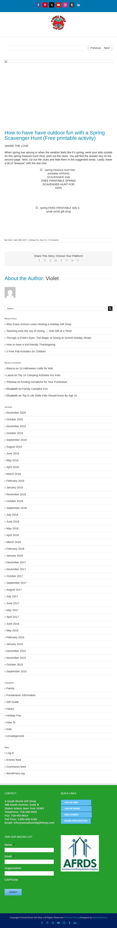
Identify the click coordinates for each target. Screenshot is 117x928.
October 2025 (14, 419)
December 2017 (16, 562)
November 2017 (16, 569)
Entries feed (13, 759)
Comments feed (16, 766)
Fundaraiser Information (20, 695)
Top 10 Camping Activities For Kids (39, 375)
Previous (95, 47)
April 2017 (12, 616)
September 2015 (16, 671)
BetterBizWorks (100, 917)
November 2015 (16, 657)
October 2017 (14, 576)
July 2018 (12, 514)
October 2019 (14, 433)
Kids (9, 729)
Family (10, 688)
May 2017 (12, 610)
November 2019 (16, 426)
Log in (10, 752)
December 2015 (16, 650)
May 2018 (12, 528)
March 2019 (13, 473)
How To (43, 240)
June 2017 (12, 603)
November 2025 (16, 412)
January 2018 (14, 555)
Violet (9, 240)
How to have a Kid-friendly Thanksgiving (30, 344)
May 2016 (12, 630)
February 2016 (15, 637)
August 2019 (14, 446)
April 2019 (12, 467)
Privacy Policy (71, 917)
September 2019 (16, 439)
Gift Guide (12, 701)
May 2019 (12, 460)
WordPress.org (15, 773)
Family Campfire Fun (35, 388)
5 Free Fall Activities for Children (26, 351)
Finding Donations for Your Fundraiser (44, 382)
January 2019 (14, 487)
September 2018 (16, 508)
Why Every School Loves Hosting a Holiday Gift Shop (38, 324)
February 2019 (15, 480)
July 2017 (12, 596)
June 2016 (12, 623)
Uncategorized (15, 736)
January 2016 (14, 644)
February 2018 (15, 548)
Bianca (10, 368)
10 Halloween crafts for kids (36, 368)
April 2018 (12, 535)
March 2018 (13, 542)
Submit (13, 892)
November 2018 (16, 494)
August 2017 (14, 589)
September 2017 (16, 582)
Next (107, 47)
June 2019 (12, 453)
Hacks (10, 708)
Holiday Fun (34, 240)
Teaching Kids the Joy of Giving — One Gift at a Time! (39, 330)
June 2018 (12, 521)
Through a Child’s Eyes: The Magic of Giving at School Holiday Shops (48, 337)
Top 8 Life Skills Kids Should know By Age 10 (49, 395)
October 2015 (14, 664)
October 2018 (14, 501)
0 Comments (53, 240)
